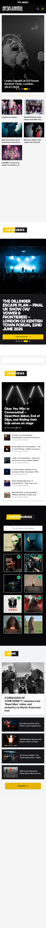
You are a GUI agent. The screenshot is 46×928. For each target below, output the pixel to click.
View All (21, 786)
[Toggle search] (38, 8)
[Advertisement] (23, 196)
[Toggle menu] (42, 8)
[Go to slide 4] (24, 89)
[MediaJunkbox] (12, 8)
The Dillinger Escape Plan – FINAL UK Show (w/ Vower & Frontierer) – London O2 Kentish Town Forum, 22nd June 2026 (23, 315)
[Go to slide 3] (22, 89)
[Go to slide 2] (19, 89)
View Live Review (21, 336)
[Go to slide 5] (28, 89)
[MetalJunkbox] (23, 2)
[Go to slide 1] (16, 89)
